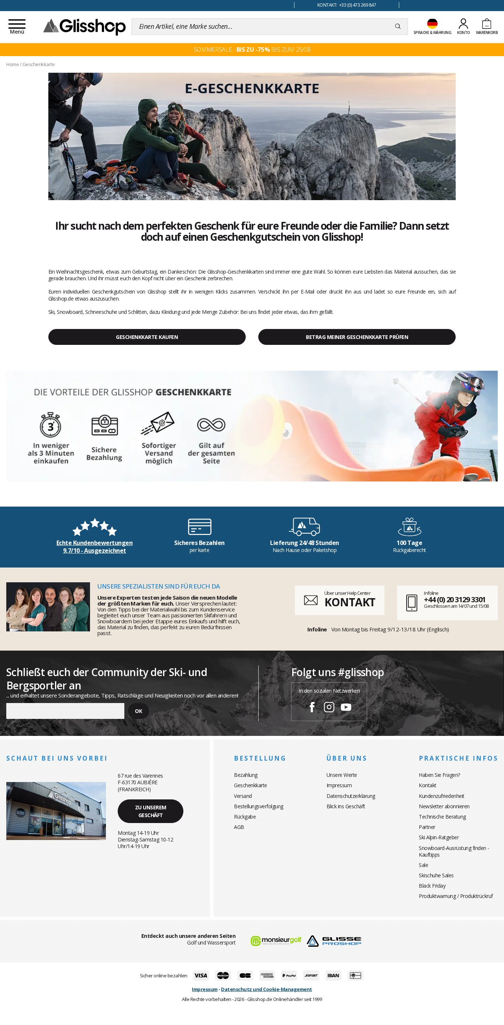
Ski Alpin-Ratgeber (439, 837)
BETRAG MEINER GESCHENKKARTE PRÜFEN (357, 336)
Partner (427, 826)
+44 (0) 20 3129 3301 (455, 599)
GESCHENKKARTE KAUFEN (147, 336)
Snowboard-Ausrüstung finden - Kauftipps (454, 851)
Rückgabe (245, 816)
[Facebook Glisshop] (312, 708)
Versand (243, 795)
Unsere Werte (342, 774)
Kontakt (427, 785)
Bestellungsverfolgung (258, 806)
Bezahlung (246, 774)
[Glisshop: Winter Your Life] (84, 27)
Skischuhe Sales (436, 875)
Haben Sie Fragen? (439, 774)
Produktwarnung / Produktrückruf (456, 895)
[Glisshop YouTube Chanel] (346, 708)
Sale (423, 864)
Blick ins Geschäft (346, 806)
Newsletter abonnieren (444, 806)
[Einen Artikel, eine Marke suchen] (398, 26)
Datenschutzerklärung (351, 795)
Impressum (339, 785)
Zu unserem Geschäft (150, 811)
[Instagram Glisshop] (329, 708)
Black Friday (432, 885)
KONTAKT (349, 602)
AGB (239, 826)
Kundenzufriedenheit (442, 795)
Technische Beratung (442, 816)
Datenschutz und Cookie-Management (266, 989)
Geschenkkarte (250, 785)
